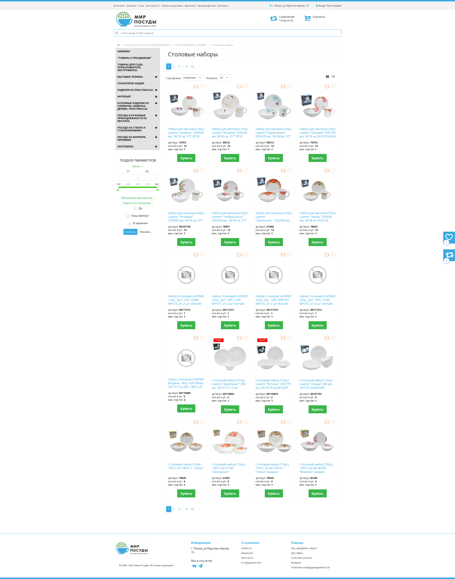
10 (192, 66)
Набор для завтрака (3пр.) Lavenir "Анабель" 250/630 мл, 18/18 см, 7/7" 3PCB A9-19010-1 (186, 132)
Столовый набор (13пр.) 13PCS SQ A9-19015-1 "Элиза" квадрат (272, 468)
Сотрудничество (251, 562)
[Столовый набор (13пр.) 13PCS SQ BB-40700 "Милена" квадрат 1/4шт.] (317, 459)
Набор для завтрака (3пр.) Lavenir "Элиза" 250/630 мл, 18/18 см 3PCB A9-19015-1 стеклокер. (317, 216)
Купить (186, 158)
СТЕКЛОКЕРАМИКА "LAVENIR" (191, 45)
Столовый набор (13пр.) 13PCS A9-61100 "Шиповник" (228, 468)
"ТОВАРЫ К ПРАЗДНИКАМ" (134, 58)
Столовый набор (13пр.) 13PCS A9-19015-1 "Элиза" (185, 466)
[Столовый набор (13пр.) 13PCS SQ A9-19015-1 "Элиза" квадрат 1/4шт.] (274, 459)
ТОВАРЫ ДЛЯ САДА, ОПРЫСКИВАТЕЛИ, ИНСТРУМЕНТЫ (130, 67)
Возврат (296, 562)
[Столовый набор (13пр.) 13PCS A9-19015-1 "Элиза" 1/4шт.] (186, 459)
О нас (141, 5)
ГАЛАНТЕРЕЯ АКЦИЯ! (130, 83)
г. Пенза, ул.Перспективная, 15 (290, 5)
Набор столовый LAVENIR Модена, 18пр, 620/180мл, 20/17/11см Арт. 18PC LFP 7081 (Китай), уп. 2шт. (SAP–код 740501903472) (186, 383)
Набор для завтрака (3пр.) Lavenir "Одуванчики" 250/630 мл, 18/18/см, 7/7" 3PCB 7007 (274, 132)
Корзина (319, 17)
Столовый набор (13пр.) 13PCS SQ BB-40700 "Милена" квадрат (316, 468)
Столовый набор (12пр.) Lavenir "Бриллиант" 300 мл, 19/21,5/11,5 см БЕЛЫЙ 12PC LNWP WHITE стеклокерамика (229, 383)
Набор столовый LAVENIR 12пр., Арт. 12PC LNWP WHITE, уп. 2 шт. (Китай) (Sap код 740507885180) (186, 299)
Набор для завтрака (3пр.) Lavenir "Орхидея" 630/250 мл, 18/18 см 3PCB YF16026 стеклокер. (317, 132)
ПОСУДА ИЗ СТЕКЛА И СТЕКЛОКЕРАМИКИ (147, 45)
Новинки (123, 51)
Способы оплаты (301, 557)
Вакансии (190, 5)
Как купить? (153, 5)
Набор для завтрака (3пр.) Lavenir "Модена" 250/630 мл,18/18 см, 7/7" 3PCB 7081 (230, 132)
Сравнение (287, 18)
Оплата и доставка (172, 5)
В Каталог (119, 5)
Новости (131, 5)
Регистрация (333, 5)
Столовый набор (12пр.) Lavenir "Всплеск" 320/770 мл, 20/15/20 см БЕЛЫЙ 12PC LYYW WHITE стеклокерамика (273, 383)
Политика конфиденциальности (310, 567)
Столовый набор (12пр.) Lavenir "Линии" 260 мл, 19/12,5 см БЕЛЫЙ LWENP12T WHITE (316, 383)
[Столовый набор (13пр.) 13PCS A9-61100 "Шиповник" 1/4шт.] (230, 459)
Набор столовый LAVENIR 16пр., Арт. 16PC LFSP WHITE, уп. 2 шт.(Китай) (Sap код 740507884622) (230, 299)
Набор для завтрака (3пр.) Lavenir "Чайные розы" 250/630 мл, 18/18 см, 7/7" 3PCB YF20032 (230, 216)
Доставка (297, 553)
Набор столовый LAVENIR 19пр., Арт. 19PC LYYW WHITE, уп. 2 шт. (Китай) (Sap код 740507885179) (317, 299)
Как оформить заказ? (304, 548)
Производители (206, 5)
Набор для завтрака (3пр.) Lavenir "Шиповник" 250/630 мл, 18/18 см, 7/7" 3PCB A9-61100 (274, 216)
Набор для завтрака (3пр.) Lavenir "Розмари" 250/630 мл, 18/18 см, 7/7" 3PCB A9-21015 (186, 216)
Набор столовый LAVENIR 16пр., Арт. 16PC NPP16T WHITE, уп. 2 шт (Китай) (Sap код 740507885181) (273, 299)
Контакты (223, 5)
